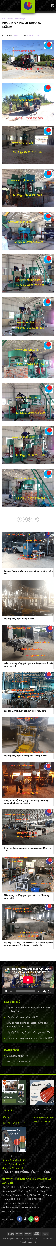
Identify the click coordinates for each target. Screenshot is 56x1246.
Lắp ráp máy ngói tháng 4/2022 (22, 1017)
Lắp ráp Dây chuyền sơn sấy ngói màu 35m (29, 1032)
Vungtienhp (32, 36)
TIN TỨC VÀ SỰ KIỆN (18, 1061)
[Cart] (52, 5)
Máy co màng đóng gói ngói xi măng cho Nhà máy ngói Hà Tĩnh (27, 1024)
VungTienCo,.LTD (28, 1242)
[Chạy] (6, 991)
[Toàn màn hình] (49, 991)
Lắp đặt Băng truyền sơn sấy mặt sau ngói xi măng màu (28, 1009)
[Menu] (4, 5)
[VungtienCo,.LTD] (28, 6)
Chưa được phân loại (17, 1055)
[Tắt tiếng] (44, 991)
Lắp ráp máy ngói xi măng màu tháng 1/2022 (29, 1038)
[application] (28, 980)
